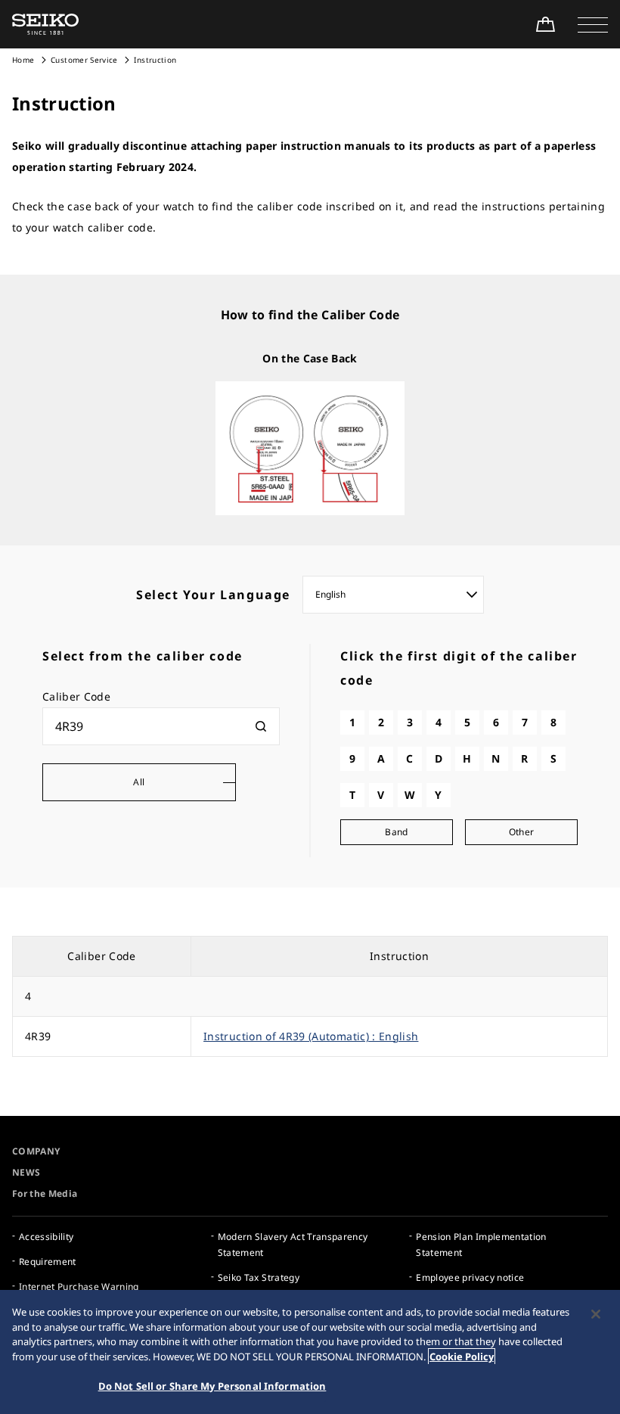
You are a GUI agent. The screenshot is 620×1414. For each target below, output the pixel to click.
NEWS (26, 1172)
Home (23, 59)
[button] (593, 24)
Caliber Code (76, 696)
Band (396, 831)
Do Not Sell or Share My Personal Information (212, 1386)
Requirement (47, 1261)
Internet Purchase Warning (79, 1286)
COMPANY (36, 1151)
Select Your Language (213, 594)
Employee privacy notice (470, 1277)
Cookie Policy (461, 1356)
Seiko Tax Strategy (258, 1277)
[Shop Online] (545, 24)
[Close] (595, 1314)
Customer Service (84, 59)
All (138, 781)
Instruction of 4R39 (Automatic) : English (310, 1036)
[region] (310, 1352)
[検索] (261, 726)
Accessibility (46, 1236)
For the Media (45, 1193)
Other (522, 831)
